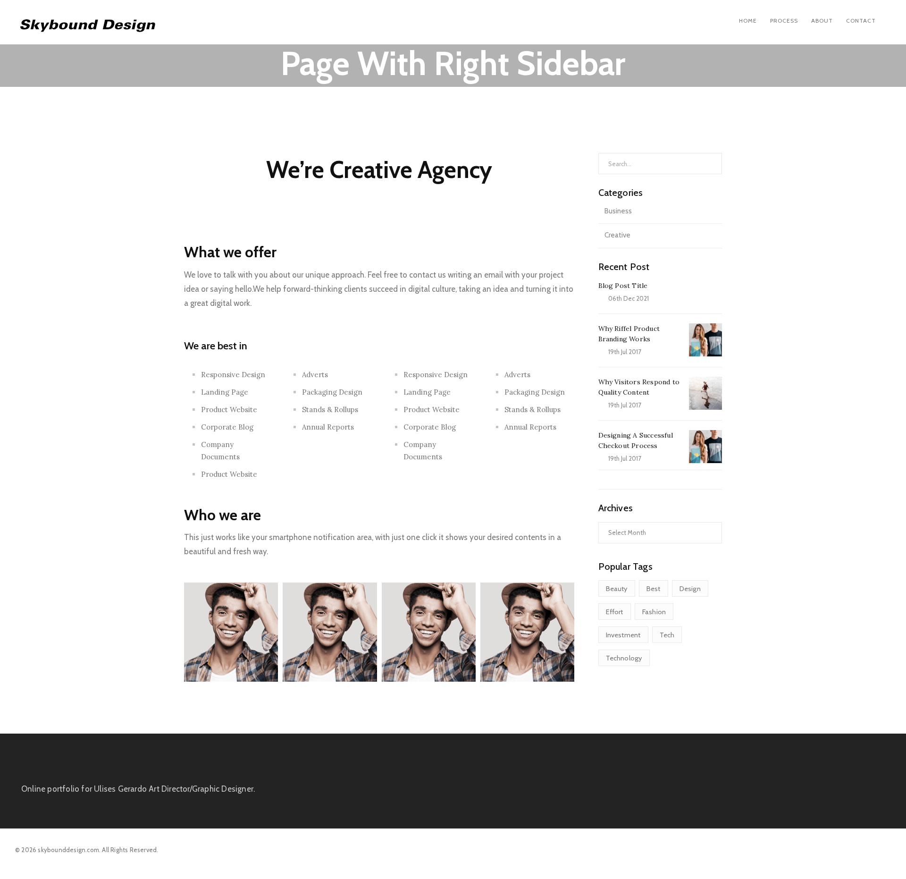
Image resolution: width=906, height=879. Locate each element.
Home (748, 20)
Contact (861, 20)
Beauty (617, 588)
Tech (667, 635)
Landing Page (224, 392)
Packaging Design (332, 392)
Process (784, 20)
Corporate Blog (227, 427)
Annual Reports (328, 427)
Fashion (654, 612)
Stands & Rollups (330, 409)
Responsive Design (233, 374)
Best (653, 588)
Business (618, 211)
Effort (614, 612)
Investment (623, 635)
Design (690, 588)
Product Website (229, 409)
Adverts (315, 374)
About (822, 20)
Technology (624, 658)
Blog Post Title (623, 285)
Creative (617, 235)
